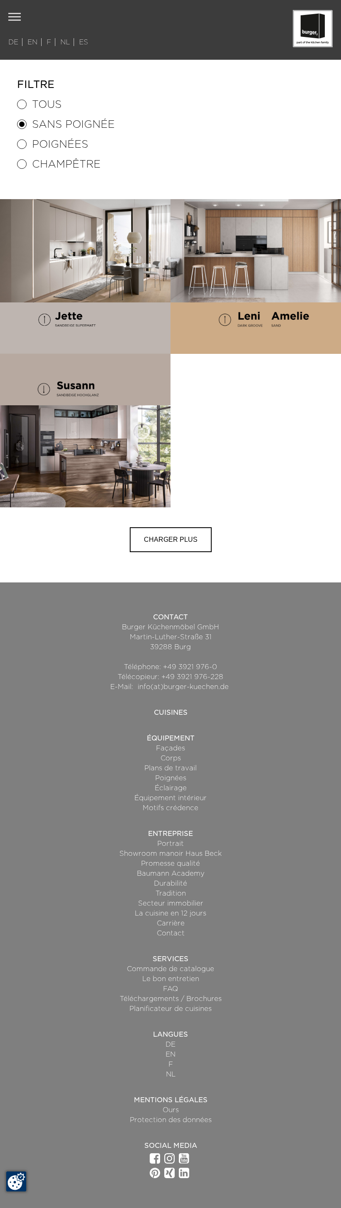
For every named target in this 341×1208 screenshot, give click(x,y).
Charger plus (171, 539)
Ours (171, 1110)
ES (83, 42)
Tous (47, 104)
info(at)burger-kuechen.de (183, 687)
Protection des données (171, 1120)
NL (66, 42)
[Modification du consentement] (16, 1181)
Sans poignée (73, 124)
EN (33, 42)
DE (14, 42)
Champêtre (66, 164)
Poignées (60, 144)
